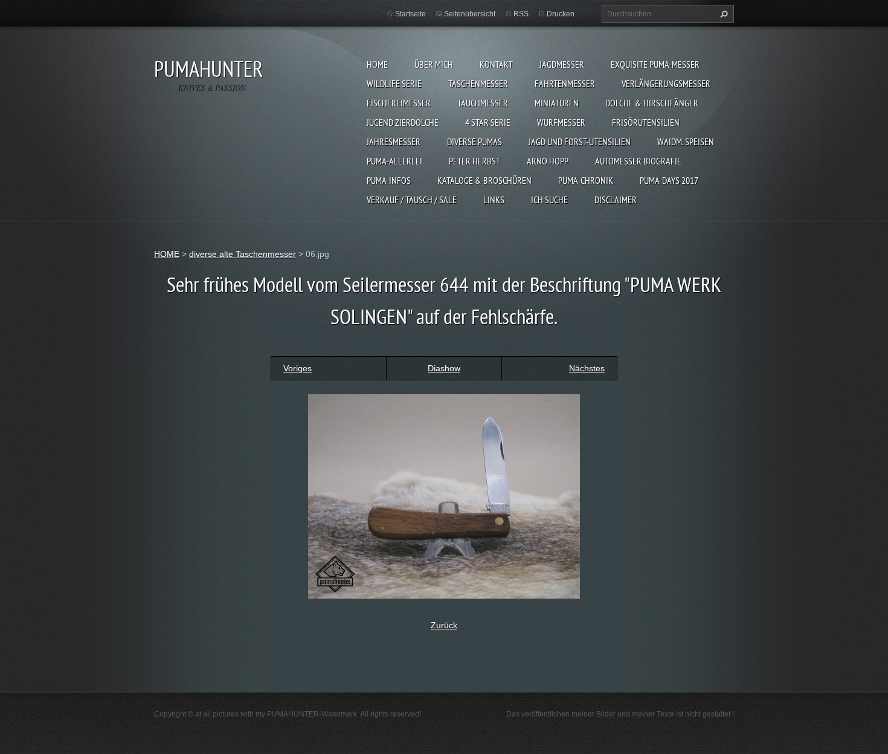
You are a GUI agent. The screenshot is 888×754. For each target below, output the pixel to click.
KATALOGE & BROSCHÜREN (484, 180)
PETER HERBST (474, 161)
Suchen (722, 14)
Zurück (444, 625)
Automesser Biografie (638, 161)
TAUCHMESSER (482, 103)
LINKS (493, 199)
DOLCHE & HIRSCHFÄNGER (651, 103)
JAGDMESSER (561, 64)
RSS (521, 14)
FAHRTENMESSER (565, 83)
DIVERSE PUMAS (474, 141)
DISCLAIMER (615, 199)
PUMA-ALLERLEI (394, 161)
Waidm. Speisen (685, 141)
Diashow (444, 368)
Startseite (410, 14)
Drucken (560, 14)
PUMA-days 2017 (669, 180)
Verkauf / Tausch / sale (412, 199)
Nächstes (587, 368)
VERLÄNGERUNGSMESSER (666, 83)
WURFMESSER (561, 122)
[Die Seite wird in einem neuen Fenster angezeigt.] (444, 496)
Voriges (297, 368)
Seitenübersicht (469, 14)
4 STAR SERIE (487, 122)
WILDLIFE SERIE (394, 83)
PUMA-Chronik (585, 180)
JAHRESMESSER (393, 141)
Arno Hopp (547, 161)
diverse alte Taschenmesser (242, 254)
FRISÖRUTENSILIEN (646, 122)
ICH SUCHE (549, 199)
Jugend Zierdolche (403, 122)
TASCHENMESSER (478, 83)
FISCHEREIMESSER (399, 103)
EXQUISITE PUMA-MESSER (655, 64)
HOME (377, 64)
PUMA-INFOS (389, 180)
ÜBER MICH (433, 64)
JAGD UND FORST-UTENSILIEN (580, 141)
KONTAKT (496, 64)
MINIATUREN (557, 103)
